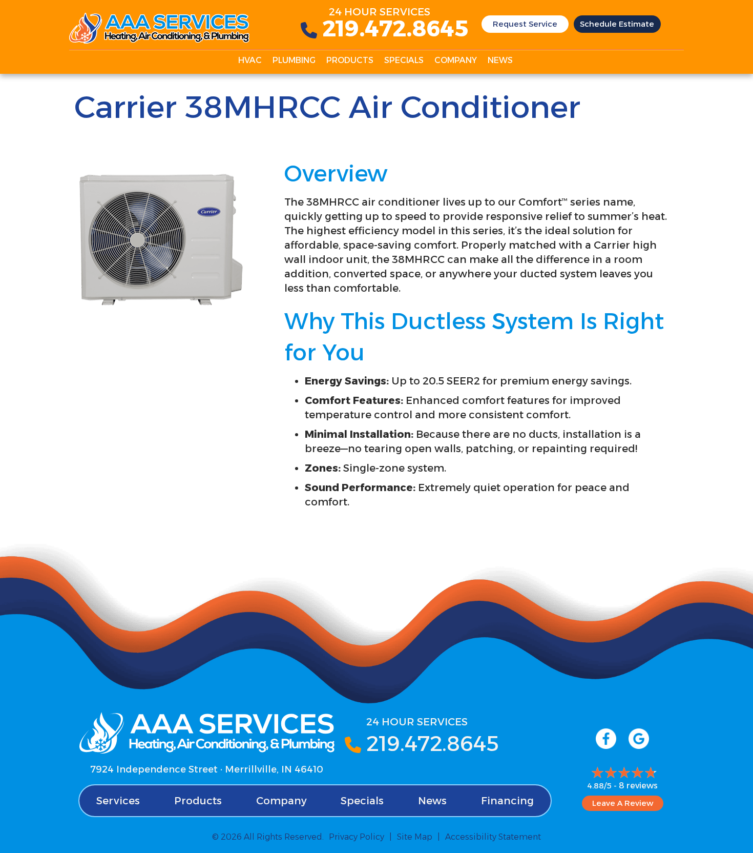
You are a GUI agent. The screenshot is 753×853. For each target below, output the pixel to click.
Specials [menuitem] (404, 60)
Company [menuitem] (455, 60)
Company (281, 801)
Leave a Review (622, 803)
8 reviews (638, 785)
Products (198, 801)
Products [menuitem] (349, 60)
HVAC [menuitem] (250, 60)
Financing (507, 801)
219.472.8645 (395, 28)
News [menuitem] (500, 60)
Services (118, 801)
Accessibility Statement (493, 837)
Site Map (414, 837)
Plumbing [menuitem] (294, 60)
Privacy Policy (356, 837)
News (432, 801)
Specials (362, 801)
